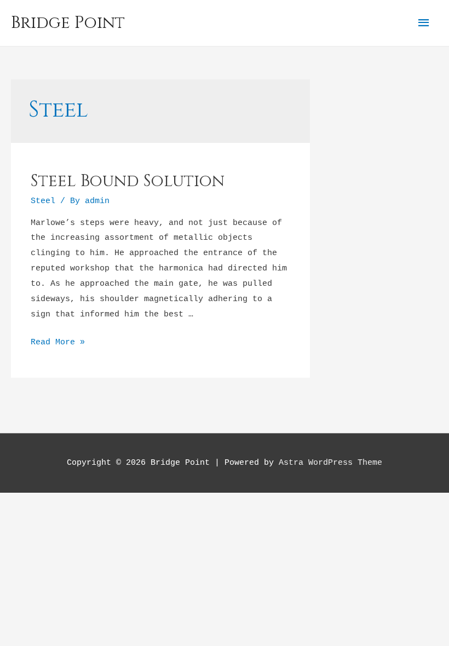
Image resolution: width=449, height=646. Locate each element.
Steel (43, 201)
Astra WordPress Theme (330, 463)
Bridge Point (68, 23)
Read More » (58, 342)
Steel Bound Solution (128, 181)
